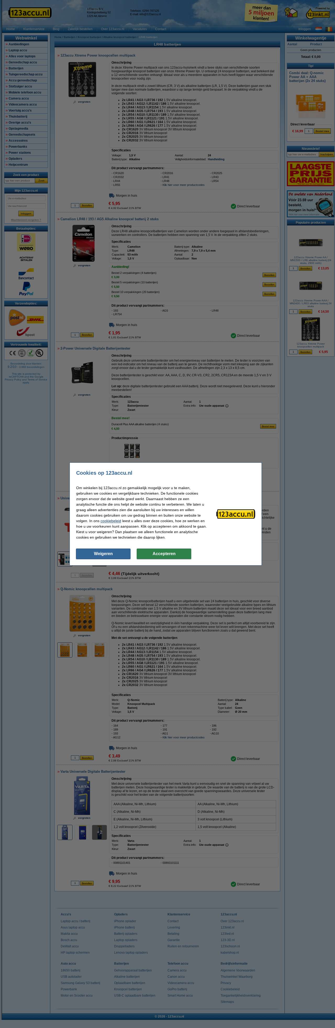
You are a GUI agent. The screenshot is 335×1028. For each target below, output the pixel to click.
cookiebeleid (110, 521)
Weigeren (103, 553)
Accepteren (164, 553)
